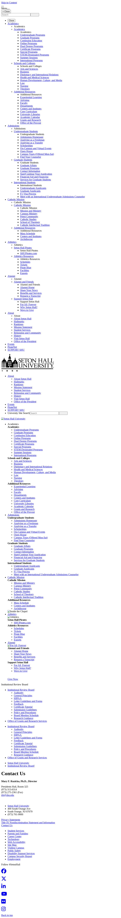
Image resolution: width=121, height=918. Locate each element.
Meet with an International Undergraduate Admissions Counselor (52, 196)
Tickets (23, 264)
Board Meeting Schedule (26, 715)
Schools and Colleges (24, 63)
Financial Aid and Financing (34, 176)
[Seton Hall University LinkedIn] (4, 887)
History (17, 335)
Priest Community (29, 216)
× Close (6, 11)
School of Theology (30, 222)
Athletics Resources (24, 256)
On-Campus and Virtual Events (35, 148)
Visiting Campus (16, 847)
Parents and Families (18, 833)
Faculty (24, 103)
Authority (18, 692)
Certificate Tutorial (23, 707)
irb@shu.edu (7, 795)
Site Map (12, 845)
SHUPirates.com (28, 253)
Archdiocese (26, 239)
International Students (24, 182)
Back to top (7, 915)
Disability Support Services (21, 853)
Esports (24, 273)
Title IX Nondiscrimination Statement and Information (28, 822)
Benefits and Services (31, 293)
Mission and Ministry (30, 210)
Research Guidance (23, 718)
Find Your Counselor (30, 157)
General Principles (23, 695)
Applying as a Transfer (31, 142)
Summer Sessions (29, 57)
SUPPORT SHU (16, 350)
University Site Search (19, 413)
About (11, 313)
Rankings (18, 324)
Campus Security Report (20, 856)
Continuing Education (31, 40)
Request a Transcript (30, 296)
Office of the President (25, 341)
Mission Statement (23, 327)
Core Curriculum (28, 111)
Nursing (24, 86)
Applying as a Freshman (32, 140)
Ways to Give (27, 310)
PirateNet (12, 347)
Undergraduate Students (26, 131)
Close (11, 20)
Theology (25, 88)
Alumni (11, 276)
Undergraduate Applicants (33, 188)
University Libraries (30, 114)
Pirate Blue (25, 267)
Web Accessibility (16, 842)
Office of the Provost (30, 123)
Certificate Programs (30, 49)
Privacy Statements (10, 819)
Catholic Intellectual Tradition (35, 225)
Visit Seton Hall (22, 338)
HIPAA (18, 698)
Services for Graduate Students (35, 179)
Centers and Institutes (30, 108)
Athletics (12, 242)
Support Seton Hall (23, 298)
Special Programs (28, 52)
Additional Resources (24, 91)
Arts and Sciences (29, 69)
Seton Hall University (18, 763)
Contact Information (30, 171)
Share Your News (29, 290)
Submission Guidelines (25, 709)
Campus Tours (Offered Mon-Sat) (37, 154)
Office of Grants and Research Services (27, 721)
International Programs (31, 60)
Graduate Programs (29, 37)
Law (22, 83)
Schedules (25, 262)
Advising (24, 100)
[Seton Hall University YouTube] (5, 894)
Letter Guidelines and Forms (28, 701)
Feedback (18, 704)
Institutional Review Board (21, 689)
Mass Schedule (27, 233)
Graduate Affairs (28, 165)
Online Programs (28, 43)
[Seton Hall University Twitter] (4, 879)
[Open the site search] (2, 6)
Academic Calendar (30, 117)
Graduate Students (23, 159)
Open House (26, 151)
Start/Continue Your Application (36, 174)
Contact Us (6, 825)
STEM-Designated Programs (34, 54)
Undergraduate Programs (32, 35)
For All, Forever (28, 304)
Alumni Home (27, 287)
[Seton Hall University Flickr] (4, 902)
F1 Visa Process (28, 193)
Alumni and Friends (24, 281)
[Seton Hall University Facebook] (4, 872)
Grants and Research (30, 120)
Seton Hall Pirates (23, 247)
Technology (13, 839)
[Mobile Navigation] (8, 9)
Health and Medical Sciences (34, 77)
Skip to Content (9, 2)
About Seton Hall (22, 318)
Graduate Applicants (30, 191)
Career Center (14, 836)
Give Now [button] (13, 679)
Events (11, 344)
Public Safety (14, 850)
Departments (26, 106)
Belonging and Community (27, 332)
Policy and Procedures (25, 712)
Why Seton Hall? (28, 307)
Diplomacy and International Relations (39, 74)
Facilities (24, 270)
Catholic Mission (16, 199)
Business (24, 71)
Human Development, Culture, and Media (41, 80)
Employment (14, 859)
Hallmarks (19, 321)
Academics (13, 23)
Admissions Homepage (31, 137)
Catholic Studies (28, 219)
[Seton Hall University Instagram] (4, 910)
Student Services (22, 330)
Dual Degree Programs (31, 46)
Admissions (13, 125)
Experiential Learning (31, 97)
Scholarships (26, 145)
